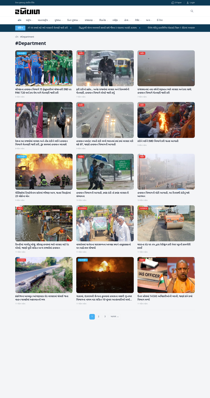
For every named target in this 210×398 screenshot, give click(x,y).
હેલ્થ (126, 20)
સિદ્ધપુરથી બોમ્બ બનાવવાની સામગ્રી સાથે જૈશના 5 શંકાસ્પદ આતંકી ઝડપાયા (65, 27)
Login (192, 3)
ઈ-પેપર (160, 20)
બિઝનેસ (102, 20)
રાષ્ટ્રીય (28, 20)
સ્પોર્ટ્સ (115, 20)
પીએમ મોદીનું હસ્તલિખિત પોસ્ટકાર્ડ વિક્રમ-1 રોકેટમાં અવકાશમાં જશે (131, 27)
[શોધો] (192, 11)
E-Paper (178, 3)
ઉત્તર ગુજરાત (72, 20)
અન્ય (148, 20)
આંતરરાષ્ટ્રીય (43, 20)
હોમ (19, 20)
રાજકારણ (89, 20)
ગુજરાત (58, 20)
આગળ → (115, 316)
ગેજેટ (137, 20)
